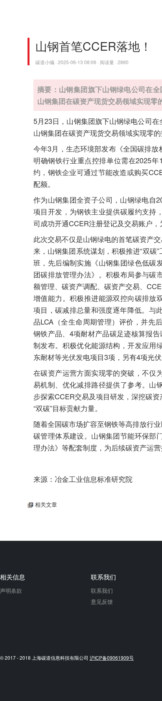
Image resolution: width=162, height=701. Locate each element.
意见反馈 (102, 601)
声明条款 (11, 590)
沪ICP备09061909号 (112, 657)
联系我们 (102, 590)
